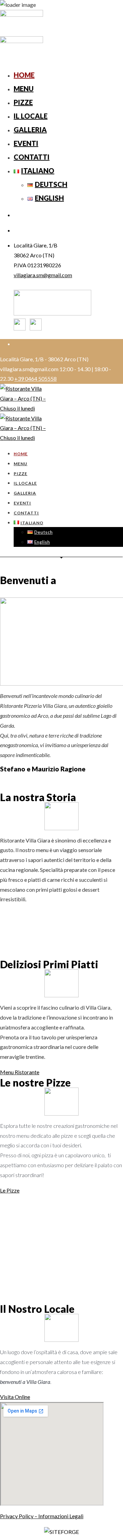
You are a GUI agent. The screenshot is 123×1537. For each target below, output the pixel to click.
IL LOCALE (30, 116)
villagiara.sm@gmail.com (43, 275)
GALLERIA (30, 129)
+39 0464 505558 (35, 378)
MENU (23, 88)
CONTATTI (32, 157)
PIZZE (23, 102)
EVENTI (26, 143)
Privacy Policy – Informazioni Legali (41, 1516)
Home (24, 75)
